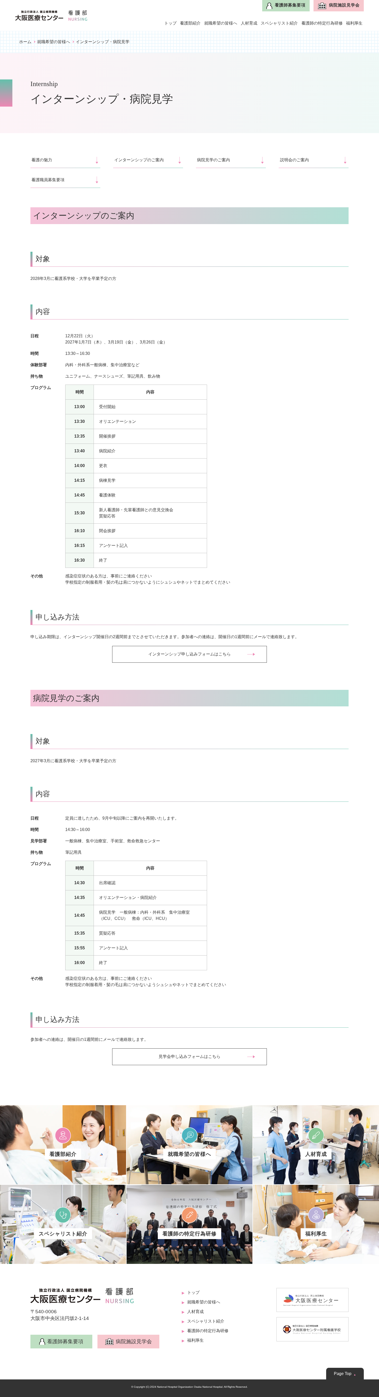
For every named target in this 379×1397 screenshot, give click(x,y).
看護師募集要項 (290, 5)
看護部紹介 (190, 23)
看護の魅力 (41, 160)
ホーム (25, 42)
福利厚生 (354, 23)
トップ (170, 23)
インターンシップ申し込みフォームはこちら (189, 654)
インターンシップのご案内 (139, 160)
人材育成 (249, 23)
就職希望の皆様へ (220, 23)
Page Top (342, 1373)
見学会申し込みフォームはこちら (189, 1056)
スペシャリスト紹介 (279, 23)
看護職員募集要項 (47, 180)
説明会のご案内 (294, 160)
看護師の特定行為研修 (322, 23)
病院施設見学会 (344, 5)
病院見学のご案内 (213, 160)
